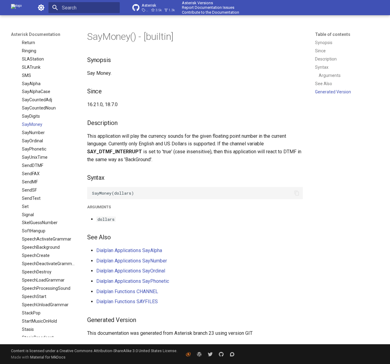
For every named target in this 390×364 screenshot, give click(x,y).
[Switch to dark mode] (41, 8)
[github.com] (221, 354)
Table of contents (332, 34)
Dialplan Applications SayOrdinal (130, 271)
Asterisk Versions (197, 3)
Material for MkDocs (48, 357)
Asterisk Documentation (35, 34)
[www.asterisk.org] (188, 354)
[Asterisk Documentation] (16, 8)
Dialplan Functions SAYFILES (127, 301)
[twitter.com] (210, 354)
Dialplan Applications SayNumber (131, 261)
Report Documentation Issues (208, 7)
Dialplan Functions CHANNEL (127, 291)
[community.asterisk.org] (232, 354)
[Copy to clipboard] (296, 193)
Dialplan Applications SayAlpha (129, 250)
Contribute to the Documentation (210, 12)
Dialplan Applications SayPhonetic (132, 281)
